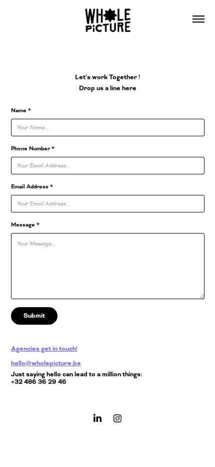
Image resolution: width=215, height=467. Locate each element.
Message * (25, 224)
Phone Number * (32, 148)
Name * (21, 110)
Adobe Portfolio (123, 441)
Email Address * (32, 186)
